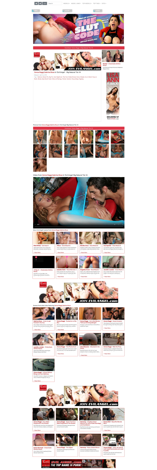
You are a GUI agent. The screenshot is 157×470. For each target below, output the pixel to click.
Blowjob (82, 77)
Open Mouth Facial (46, 79)
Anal (55, 77)
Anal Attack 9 (116, 245)
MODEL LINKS (75, 3)
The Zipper (69, 447)
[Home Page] (36, 3)
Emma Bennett (38, 448)
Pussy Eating (75, 79)
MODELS (66, 3)
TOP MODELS (86, 3)
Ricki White (37, 245)
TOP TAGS (96, 3)
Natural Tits (46, 77)
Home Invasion (117, 321)
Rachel (105, 64)
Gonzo (78, 77)
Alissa (59, 245)
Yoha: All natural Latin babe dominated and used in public (113, 449)
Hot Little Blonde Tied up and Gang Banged (90, 321)
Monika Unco (84, 245)
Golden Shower (72, 77)
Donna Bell (107, 422)
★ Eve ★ (36, 270)
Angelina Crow (85, 269)
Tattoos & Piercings (57, 79)
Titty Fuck (65, 77)
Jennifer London (109, 269)
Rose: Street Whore (93, 447)
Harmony (83, 422)
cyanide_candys (39, 347)
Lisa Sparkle (107, 245)
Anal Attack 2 (95, 269)
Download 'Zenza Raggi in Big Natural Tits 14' (79, 48)
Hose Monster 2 (72, 269)
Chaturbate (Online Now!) (111, 64)
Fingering (81, 79)
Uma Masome (84, 347)
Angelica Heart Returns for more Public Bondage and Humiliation (90, 423)
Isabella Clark (61, 269)
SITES (103, 3)
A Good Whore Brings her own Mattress (43, 373)
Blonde (39, 79)
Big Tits (51, 77)
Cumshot (69, 79)
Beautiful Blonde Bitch (113, 422)
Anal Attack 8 (66, 245)
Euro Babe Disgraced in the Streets (41, 422)
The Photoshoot (71, 347)
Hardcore (40, 77)
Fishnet (64, 79)
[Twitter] (40, 3)
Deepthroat (59, 77)
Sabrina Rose (49, 72)
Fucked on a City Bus (66, 321)
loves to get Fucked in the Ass (42, 321)
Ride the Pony (117, 347)
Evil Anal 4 (45, 245)
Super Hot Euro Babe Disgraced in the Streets (66, 422)
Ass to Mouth (88, 77)
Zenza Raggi (39, 72)
